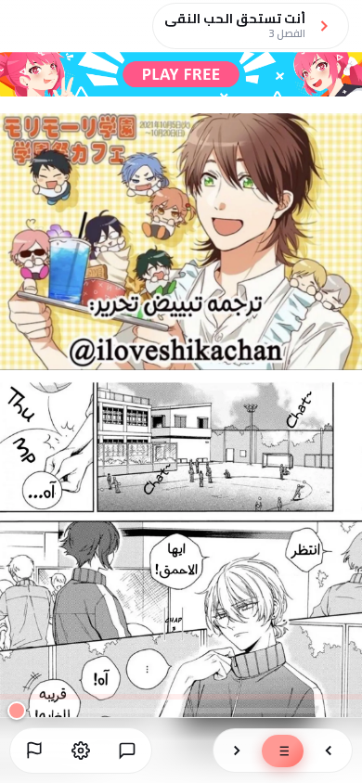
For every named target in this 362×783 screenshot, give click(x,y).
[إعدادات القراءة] (80, 750)
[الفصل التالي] (236, 750)
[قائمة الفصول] (283, 751)
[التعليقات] (127, 750)
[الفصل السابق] (328, 750)
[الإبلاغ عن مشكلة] (34, 750)
